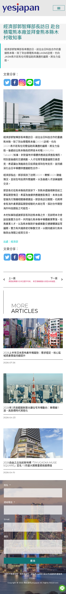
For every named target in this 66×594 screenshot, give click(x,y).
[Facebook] (14, 82)
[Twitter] (7, 82)
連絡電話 (8, 502)
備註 (6, 536)
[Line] (29, 82)
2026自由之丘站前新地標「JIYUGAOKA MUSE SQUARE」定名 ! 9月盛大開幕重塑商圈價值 (30, 464)
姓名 (6, 485)
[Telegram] (37, 82)
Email (7, 519)
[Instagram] (22, 82)
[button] (59, 8)
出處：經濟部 (10, 241)
